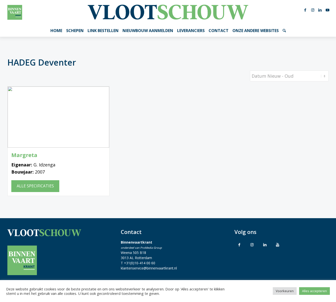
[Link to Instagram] (252, 244)
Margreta (24, 155)
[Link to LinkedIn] (265, 244)
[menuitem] (56, 30)
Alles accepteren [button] (314, 291)
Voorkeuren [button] (285, 291)
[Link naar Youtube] (327, 10)
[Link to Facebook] (239, 244)
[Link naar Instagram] (312, 10)
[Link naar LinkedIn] (320, 10)
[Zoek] (284, 30)
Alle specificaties (35, 186)
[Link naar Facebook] (305, 10)
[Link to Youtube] (278, 244)
